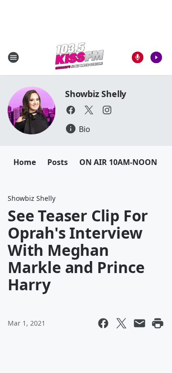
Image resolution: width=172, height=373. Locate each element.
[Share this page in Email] (139, 323)
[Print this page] (157, 323)
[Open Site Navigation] (13, 57)
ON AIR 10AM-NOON (118, 162)
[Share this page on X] (121, 323)
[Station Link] (79, 57)
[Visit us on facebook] (70, 110)
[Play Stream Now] (156, 57)
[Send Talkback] (137, 57)
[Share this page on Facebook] (103, 323)
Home (24, 162)
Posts (57, 162)
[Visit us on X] (89, 110)
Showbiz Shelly (95, 93)
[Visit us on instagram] (107, 110)
